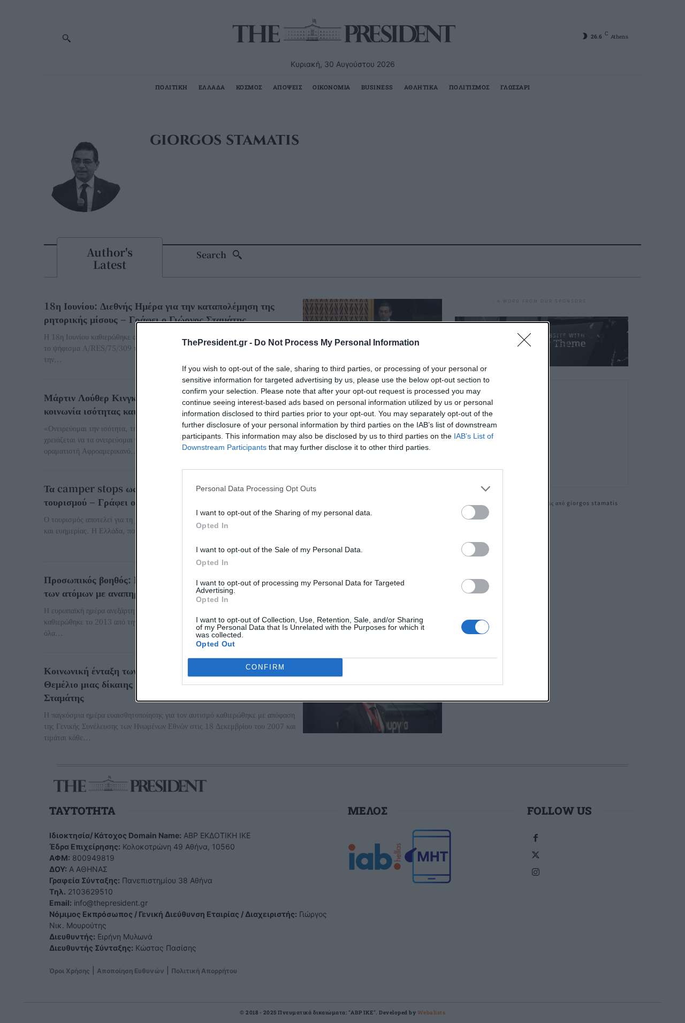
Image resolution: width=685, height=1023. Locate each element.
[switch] (475, 512)
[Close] (527, 343)
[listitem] (342, 488)
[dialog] (342, 511)
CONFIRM (265, 667)
